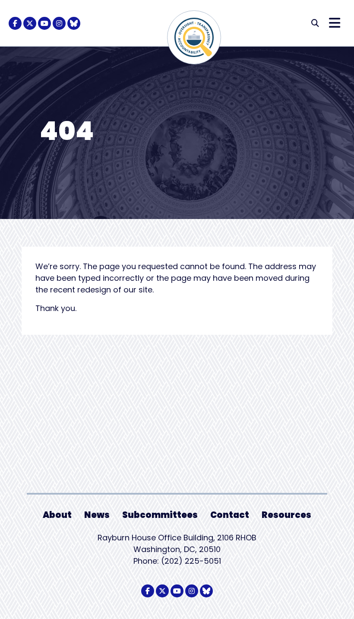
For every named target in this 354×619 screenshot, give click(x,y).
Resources (286, 515)
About (57, 515)
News (97, 515)
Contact (229, 515)
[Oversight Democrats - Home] (194, 37)
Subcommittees (160, 515)
